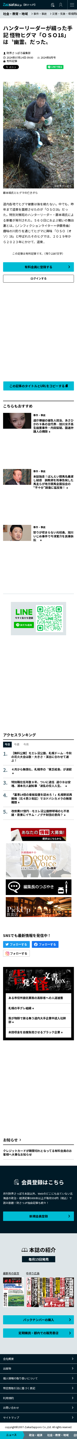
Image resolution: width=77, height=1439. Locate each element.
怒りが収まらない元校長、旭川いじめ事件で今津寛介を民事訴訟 (53, 536)
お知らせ (10, 1139)
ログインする (39, 278)
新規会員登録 (38, 1216)
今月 (26, 744)
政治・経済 (35, 1435)
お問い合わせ (11, 1408)
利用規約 (8, 1398)
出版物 (7, 1368)
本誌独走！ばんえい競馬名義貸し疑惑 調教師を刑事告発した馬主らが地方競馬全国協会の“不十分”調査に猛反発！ (53, 482)
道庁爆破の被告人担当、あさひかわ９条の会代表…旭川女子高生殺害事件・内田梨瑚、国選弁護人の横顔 (53, 426)
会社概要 (8, 1359)
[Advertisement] (38, 331)
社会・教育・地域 (58, 1435)
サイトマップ (11, 1417)
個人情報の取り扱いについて (20, 1378)
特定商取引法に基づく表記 (19, 1388)
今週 (16, 744)
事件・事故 (40, 14)
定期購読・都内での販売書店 (38, 1333)
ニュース (11, 1435)
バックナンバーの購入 (38, 1320)
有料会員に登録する (38, 267)
